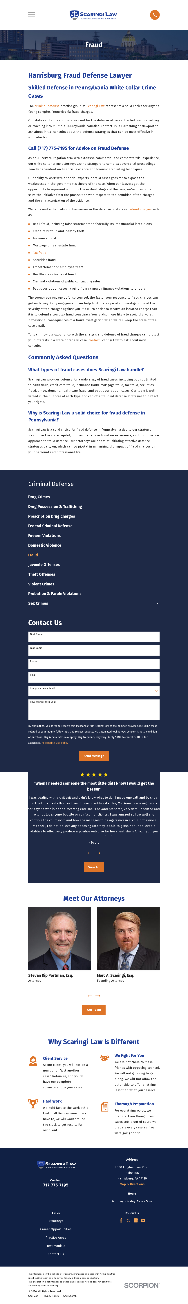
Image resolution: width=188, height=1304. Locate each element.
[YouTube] (143, 1220)
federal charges (139, 209)
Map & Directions (132, 1184)
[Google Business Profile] (136, 1220)
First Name (36, 634)
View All (94, 867)
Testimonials (56, 1246)
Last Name (36, 648)
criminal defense (47, 106)
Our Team (94, 1010)
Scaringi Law (95, 106)
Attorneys (56, 1221)
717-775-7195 (55, 1185)
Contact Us (56, 1254)
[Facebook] (121, 1220)
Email (33, 675)
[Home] (92, 15)
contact (94, 340)
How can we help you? (43, 702)
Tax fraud (39, 253)
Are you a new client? (42, 688)
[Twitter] (128, 1220)
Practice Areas (56, 1238)
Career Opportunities (55, 1229)
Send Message (94, 756)
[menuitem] (94, 497)
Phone (33, 661)
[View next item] (97, 853)
